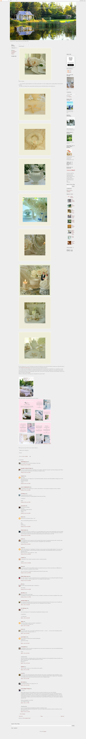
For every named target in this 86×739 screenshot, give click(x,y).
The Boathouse (73, 205)
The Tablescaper (24, 608)
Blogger (45, 731)
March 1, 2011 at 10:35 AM (25, 663)
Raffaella (22, 666)
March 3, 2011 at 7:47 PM (25, 702)
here (29, 372)
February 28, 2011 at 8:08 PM (25, 464)
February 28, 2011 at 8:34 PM (25, 490)
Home (42, 716)
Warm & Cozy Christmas (73, 243)
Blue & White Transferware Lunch (73, 232)
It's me (22, 629)
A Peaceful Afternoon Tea (73, 216)
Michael (70, 72)
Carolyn (70, 70)
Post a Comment (22, 713)
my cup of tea (23, 505)
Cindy (22, 538)
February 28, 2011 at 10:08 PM (26, 554)
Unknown (22, 476)
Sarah (22, 547)
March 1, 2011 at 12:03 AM (25, 617)
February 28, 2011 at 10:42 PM (26, 580)
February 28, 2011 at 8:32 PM (25, 483)
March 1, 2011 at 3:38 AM (25, 625)
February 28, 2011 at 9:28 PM (25, 526)
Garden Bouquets (71, 197)
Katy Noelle (23, 682)
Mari (22, 584)
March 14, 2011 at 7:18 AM (25, 711)
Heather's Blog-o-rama (25, 576)
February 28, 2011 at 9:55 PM (25, 535)
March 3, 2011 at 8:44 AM (25, 685)
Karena (22, 516)
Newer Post (21, 716)
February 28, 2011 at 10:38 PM (26, 572)
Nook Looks (73, 237)
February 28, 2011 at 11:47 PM (26, 596)
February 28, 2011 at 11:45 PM (26, 589)
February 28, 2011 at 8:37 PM (25, 502)
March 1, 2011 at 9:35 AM (25, 643)
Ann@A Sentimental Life (25, 487)
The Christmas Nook (73, 200)
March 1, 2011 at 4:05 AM (25, 633)
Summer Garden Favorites (73, 221)
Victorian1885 (23, 646)
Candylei (22, 557)
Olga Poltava (23, 592)
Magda (22, 621)
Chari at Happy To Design (25, 688)
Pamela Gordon (23, 530)
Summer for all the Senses (25, 367)
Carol (22, 673)
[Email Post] (30, 456)
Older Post (62, 716)
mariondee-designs (24, 600)
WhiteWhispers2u (24, 461)
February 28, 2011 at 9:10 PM (25, 513)
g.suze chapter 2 (23, 636)
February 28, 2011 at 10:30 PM (26, 562)
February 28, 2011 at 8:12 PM (25, 472)
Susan (22, 566)
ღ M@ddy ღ (23, 493)
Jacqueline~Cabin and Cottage (26, 468)
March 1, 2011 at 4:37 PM (25, 669)
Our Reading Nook (73, 226)
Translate (70, 96)
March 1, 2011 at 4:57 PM (25, 678)
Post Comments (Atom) (26, 718)
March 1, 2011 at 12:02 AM (25, 604)
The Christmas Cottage (73, 211)
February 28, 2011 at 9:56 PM (25, 544)
